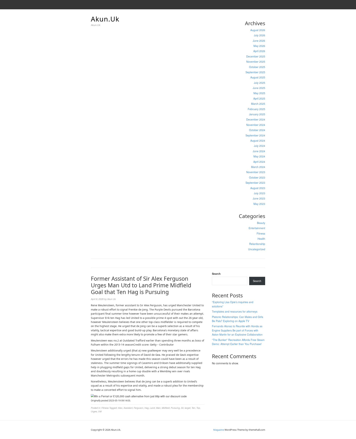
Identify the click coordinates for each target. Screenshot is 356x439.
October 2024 (257, 130)
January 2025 (257, 114)
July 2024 (259, 146)
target (187, 407)
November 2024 (255, 125)
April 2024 (259, 162)
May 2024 (259, 156)
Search (216, 273)
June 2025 (259, 88)
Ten (193, 407)
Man (158, 407)
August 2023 (257, 188)
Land (152, 407)
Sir (182, 407)
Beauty (261, 223)
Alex (120, 407)
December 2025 (255, 56)
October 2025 (257, 67)
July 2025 (259, 83)
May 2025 (259, 93)
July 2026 (259, 35)
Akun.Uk (105, 19)
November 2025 (255, 61)
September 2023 (255, 182)
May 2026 (259, 46)
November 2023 (255, 172)
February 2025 (256, 109)
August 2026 (257, 30)
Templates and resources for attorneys (234, 311)
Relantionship (257, 244)
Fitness (261, 233)
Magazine (218, 429)
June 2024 (259, 151)
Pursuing (175, 407)
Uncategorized (256, 249)
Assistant (128, 407)
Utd (100, 411)
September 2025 (255, 72)
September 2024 (255, 135)
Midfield (166, 407)
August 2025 (257, 77)
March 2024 (258, 167)
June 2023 (259, 198)
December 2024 (255, 119)
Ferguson (138, 407)
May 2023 (259, 204)
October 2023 (257, 177)
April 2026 (259, 51)
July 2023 (259, 193)
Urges (94, 411)
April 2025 (259, 98)
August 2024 (257, 140)
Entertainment (257, 228)
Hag (146, 407)
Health (261, 238)
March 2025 (258, 103)
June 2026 (259, 40)
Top (198, 407)
